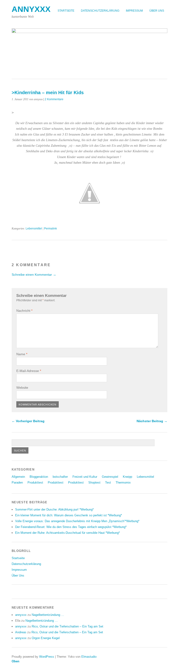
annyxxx (31, 9)
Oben (15, 661)
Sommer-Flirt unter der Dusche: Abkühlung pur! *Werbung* (54, 509)
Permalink (50, 228)
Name (21, 354)
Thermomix (123, 482)
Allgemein (18, 476)
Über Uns (156, 10)
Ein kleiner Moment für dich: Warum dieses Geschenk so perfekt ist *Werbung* (68, 515)
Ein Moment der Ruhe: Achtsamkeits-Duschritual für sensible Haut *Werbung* (67, 532)
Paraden (17, 482)
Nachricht (24, 310)
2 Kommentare (54, 99)
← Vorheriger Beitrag (28, 421)
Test (108, 482)
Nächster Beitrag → (152, 421)
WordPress (46, 656)
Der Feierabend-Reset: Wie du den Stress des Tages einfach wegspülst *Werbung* (71, 527)
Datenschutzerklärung (100, 10)
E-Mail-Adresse (28, 371)
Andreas (20, 632)
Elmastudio (88, 656)
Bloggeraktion (39, 476)
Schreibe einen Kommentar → (34, 274)
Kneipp (127, 476)
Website (22, 387)
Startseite (66, 10)
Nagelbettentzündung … (48, 615)
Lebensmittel (34, 228)
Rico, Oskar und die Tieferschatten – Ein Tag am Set (67, 626)
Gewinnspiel (110, 476)
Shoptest (94, 482)
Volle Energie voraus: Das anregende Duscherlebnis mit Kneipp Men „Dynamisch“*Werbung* (77, 521)
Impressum (134, 10)
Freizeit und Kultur (84, 476)
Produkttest (35, 482)
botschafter (60, 476)
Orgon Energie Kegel (46, 638)
